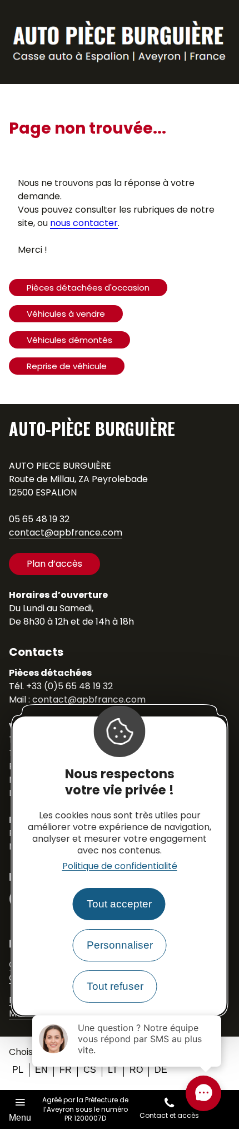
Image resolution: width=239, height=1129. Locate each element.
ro (136, 1069)
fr (65, 1069)
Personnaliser (120, 945)
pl (17, 1069)
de (161, 1069)
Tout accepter (119, 904)
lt (113, 1069)
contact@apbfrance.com (65, 532)
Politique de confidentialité (119, 866)
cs (89, 1069)
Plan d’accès (54, 563)
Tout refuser (115, 986)
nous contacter (84, 223)
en (41, 1069)
